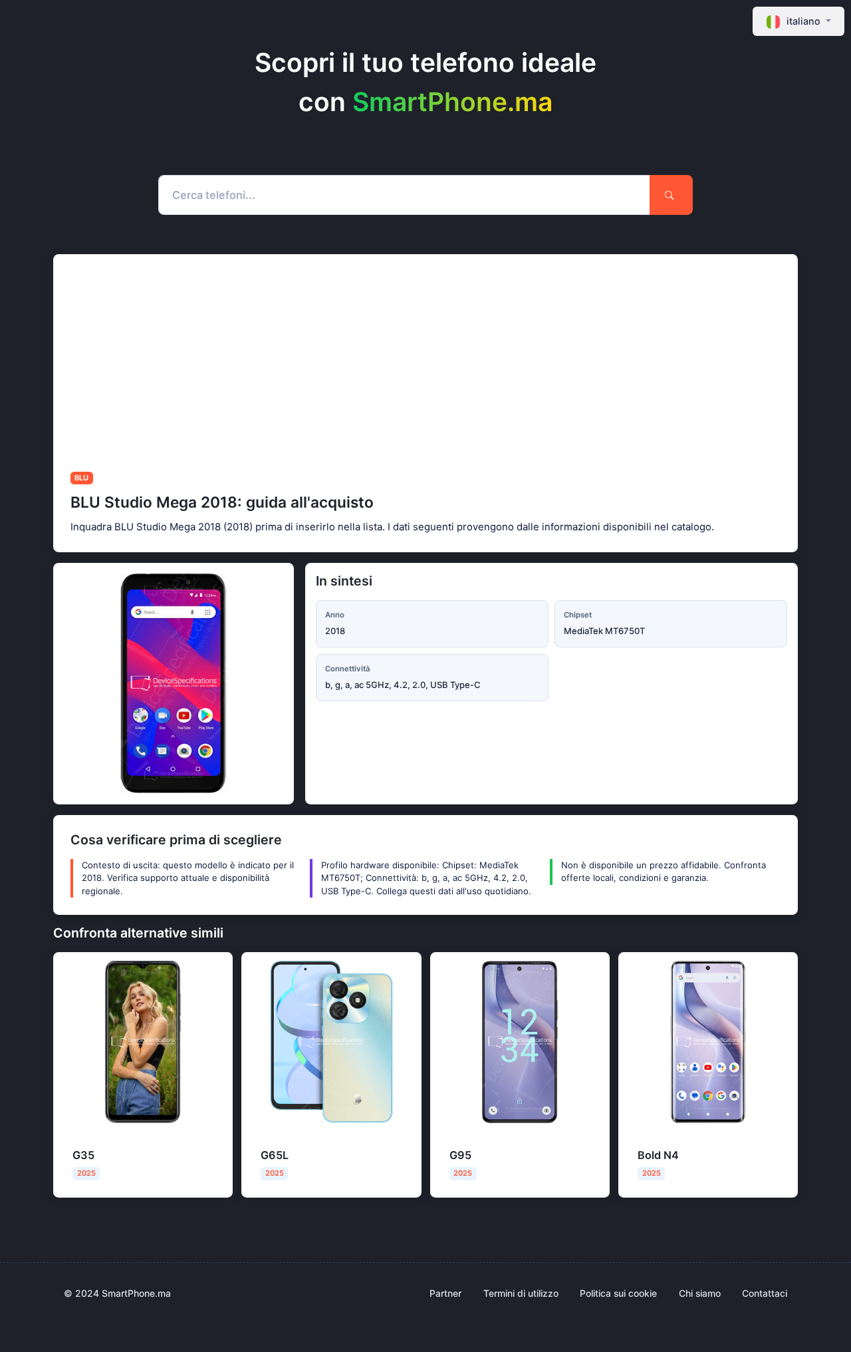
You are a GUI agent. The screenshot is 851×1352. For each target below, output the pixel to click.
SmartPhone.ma (452, 101)
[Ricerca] (671, 195)
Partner (445, 1293)
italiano (803, 21)
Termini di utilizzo (520, 1293)
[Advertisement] (452, 354)
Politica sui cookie (618, 1293)
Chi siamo (700, 1293)
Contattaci (764, 1293)
